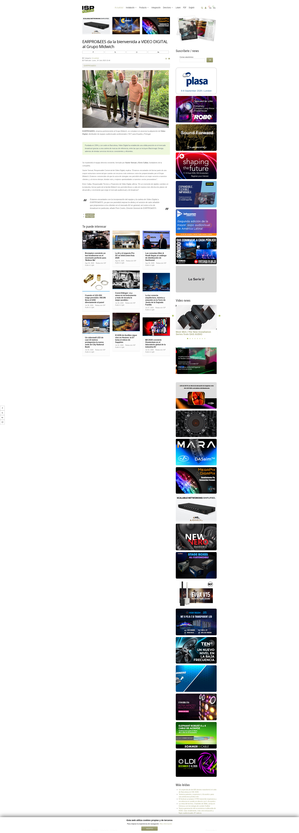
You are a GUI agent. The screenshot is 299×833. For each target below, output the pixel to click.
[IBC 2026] (196, 166)
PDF (184, 7)
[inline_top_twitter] (115, 52)
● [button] (188, 338)
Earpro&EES (90, 214)
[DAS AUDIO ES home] (196, 452)
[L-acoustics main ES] (196, 137)
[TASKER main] (196, 565)
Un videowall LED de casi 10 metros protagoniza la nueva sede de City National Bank (94, 342)
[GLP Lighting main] (197, 360)
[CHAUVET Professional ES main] (196, 707)
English (191, 7)
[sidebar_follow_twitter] (2, 412)
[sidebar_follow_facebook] (2, 408)
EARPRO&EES (90, 66)
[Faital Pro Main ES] (196, 424)
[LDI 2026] (196, 763)
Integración (155, 7)
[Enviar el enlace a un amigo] (169, 58)
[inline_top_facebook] (93, 52)
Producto (143, 7)
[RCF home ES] (196, 593)
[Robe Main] (196, 109)
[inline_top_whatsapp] (136, 52)
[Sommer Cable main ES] (196, 735)
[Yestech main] (196, 622)
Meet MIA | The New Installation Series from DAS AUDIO (193, 333)
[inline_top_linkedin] (158, 52)
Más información (166, 824)
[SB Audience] (196, 537)
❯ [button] (219, 315)
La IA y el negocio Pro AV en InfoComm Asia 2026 (124, 255)
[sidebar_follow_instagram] (2, 422)
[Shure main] (196, 194)
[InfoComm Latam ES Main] (196, 222)
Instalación (130, 7)
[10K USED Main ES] (196, 678)
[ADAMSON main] (196, 509)
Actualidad (119, 7)
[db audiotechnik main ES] (196, 279)
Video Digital (90, 217)
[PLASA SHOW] (196, 81)
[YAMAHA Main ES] (196, 251)
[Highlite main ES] (196, 395)
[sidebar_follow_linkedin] (2, 417)
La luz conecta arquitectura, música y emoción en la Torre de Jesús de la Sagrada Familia (155, 300)
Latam (178, 7)
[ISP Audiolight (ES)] (196, 29)
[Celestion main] (196, 650)
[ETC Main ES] (196, 480)
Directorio (167, 7)
